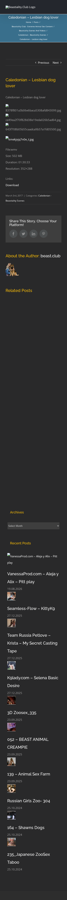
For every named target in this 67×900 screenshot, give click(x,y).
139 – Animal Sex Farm (28, 774)
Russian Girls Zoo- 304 (28, 800)
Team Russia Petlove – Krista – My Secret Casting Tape (32, 643)
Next (56, 62)
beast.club (50, 255)
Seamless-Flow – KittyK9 (31, 608)
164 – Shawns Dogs (25, 827)
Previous (43, 62)
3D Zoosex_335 (21, 712)
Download (12, 185)
